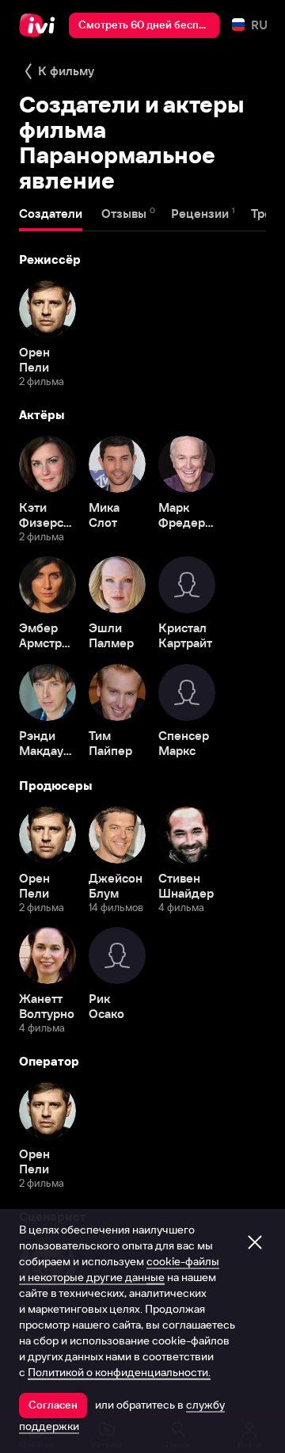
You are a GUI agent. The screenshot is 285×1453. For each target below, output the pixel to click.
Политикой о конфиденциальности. (119, 1372)
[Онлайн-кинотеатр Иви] (41, 25)
